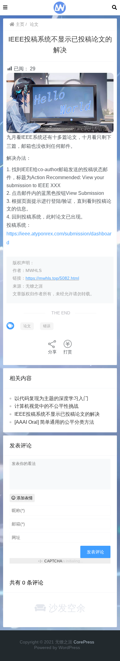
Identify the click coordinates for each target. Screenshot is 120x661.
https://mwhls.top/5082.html (52, 278)
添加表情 (24, 498)
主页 (19, 24)
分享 (52, 351)
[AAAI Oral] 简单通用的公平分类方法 (54, 422)
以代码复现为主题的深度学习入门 (51, 398)
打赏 (67, 351)
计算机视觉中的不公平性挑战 (46, 406)
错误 (46, 326)
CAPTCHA (53, 561)
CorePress (84, 641)
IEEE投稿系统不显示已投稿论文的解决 (57, 414)
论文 (34, 24)
